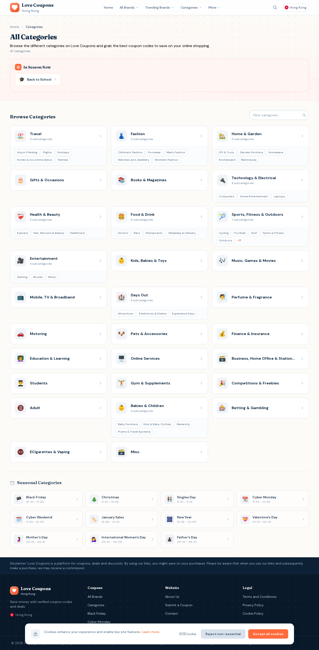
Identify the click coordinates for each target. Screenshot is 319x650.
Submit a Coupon (178, 605)
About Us (172, 597)
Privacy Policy (253, 605)
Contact (171, 613)
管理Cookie (187, 634)
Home (108, 7)
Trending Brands (157, 7)
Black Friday (97, 613)
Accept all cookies (268, 634)
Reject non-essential (223, 634)
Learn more (150, 632)
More (212, 7)
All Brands (127, 7)
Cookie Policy (253, 613)
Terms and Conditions (259, 597)
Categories (189, 7)
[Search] (275, 7)
